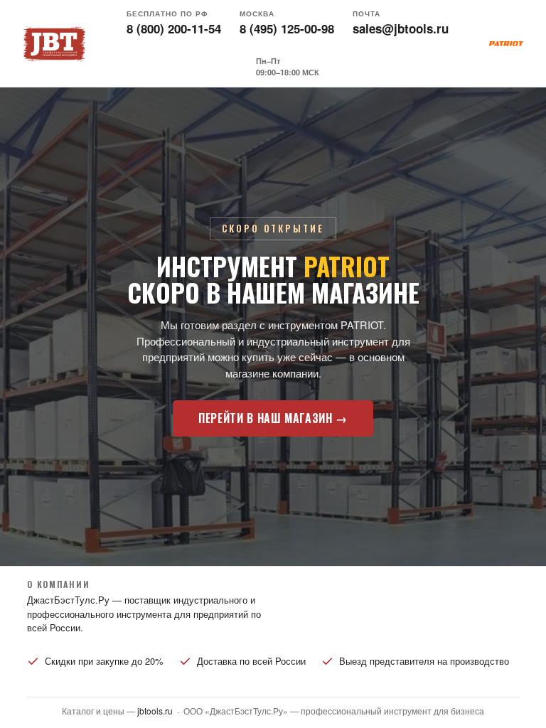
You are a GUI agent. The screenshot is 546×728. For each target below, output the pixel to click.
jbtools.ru (155, 711)
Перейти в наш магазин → (273, 418)
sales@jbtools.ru (401, 28)
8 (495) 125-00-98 (287, 28)
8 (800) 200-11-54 (174, 28)
